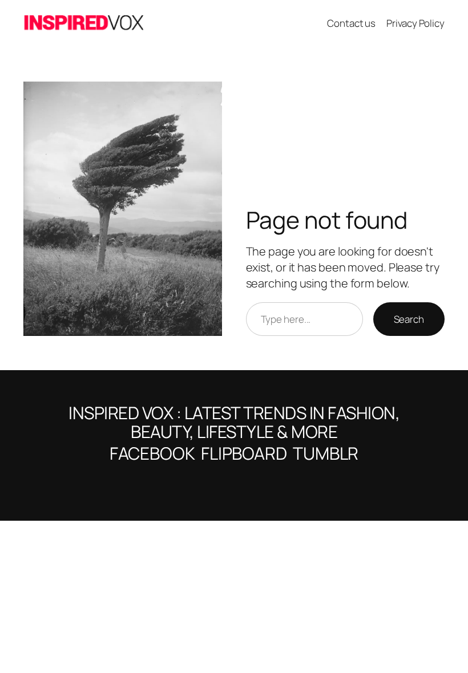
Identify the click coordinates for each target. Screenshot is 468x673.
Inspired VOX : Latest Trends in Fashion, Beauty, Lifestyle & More (234, 422)
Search (409, 319)
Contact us (351, 23)
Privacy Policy (415, 23)
